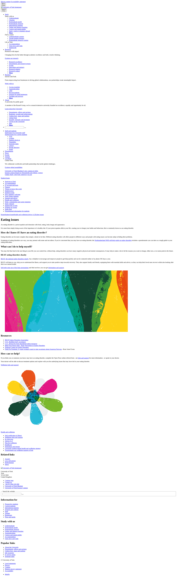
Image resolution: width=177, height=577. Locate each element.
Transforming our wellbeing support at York (19, 450)
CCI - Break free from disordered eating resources (21, 344)
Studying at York (10, 181)
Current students (10, 506)
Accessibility (9, 571)
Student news (9, 191)
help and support (83, 358)
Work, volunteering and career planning (18, 202)
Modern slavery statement (13, 569)
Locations (8, 158)
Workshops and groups (12, 447)
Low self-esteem (10, 461)
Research (8, 49)
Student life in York (11, 205)
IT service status (10, 555)
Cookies (7, 567)
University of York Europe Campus (16, 488)
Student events (9, 193)
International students (12, 508)
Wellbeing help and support (10, 365)
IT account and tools (11, 185)
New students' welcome (12, 194)
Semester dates (9, 556)
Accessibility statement (18, 2)
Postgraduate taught (11, 527)
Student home (5, 178)
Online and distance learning (14, 531)
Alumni (7, 157)
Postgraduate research (12, 529)
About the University (12, 547)
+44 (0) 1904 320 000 (12, 484)
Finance (7, 187)
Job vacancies (9, 553)
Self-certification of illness (13, 435)
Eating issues (39, 214)
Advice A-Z (31, 214)
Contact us (8, 482)
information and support (56, 268)
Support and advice (11, 198)
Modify (7, 574)
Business (8, 75)
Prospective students (11, 504)
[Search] (25, 127)
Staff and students (10, 131)
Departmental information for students (17, 211)
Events (7, 155)
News (7, 153)
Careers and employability (13, 535)
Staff (6, 511)
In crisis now (9, 439)
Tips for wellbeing (11, 443)
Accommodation (10, 183)
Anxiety (7, 459)
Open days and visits (11, 539)
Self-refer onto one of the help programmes (15, 268)
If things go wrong (11, 207)
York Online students (12, 196)
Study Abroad (9, 204)
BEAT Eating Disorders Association (16, 340)
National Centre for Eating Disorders (17, 347)
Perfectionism (9, 463)
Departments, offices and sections (16, 549)
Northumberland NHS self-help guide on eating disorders (113, 240)
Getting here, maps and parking (15, 551)
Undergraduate (10, 526)
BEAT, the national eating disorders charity (14, 259)
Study (7, 14)
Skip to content (6, 2)
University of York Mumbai (14, 486)
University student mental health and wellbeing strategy (23, 448)
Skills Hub (8, 209)
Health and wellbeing (12, 200)
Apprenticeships (10, 533)
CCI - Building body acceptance (15, 342)
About (7, 100)
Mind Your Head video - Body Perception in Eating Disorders (25, 345)
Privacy (7, 565)
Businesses (8, 515)
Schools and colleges (11, 510)
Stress (7, 464)
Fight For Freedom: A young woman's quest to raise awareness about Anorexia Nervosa (33, 349)
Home (3, 214)
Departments (9, 151)
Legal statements (10, 563)
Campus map (9, 480)
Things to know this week (13, 189)
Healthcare (8, 445)
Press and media (10, 517)
